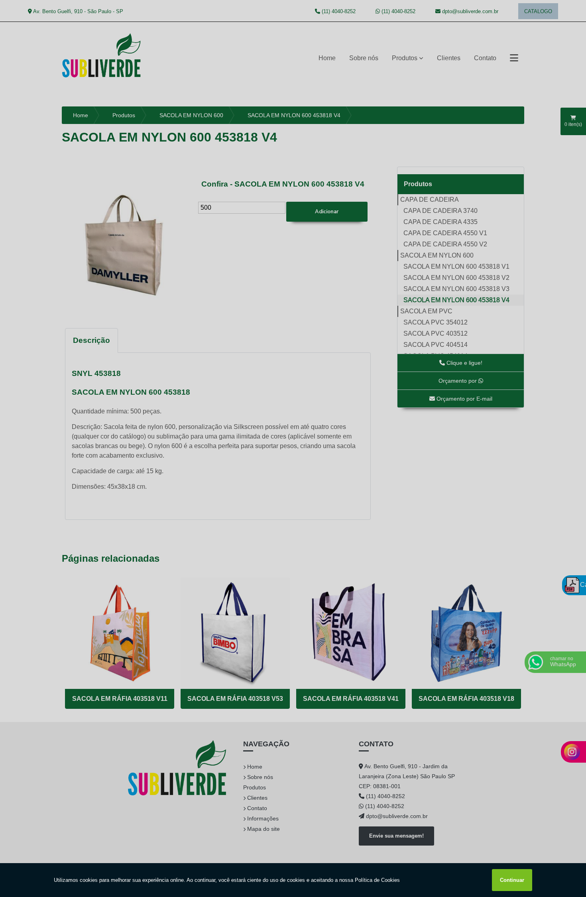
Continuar (512, 880)
